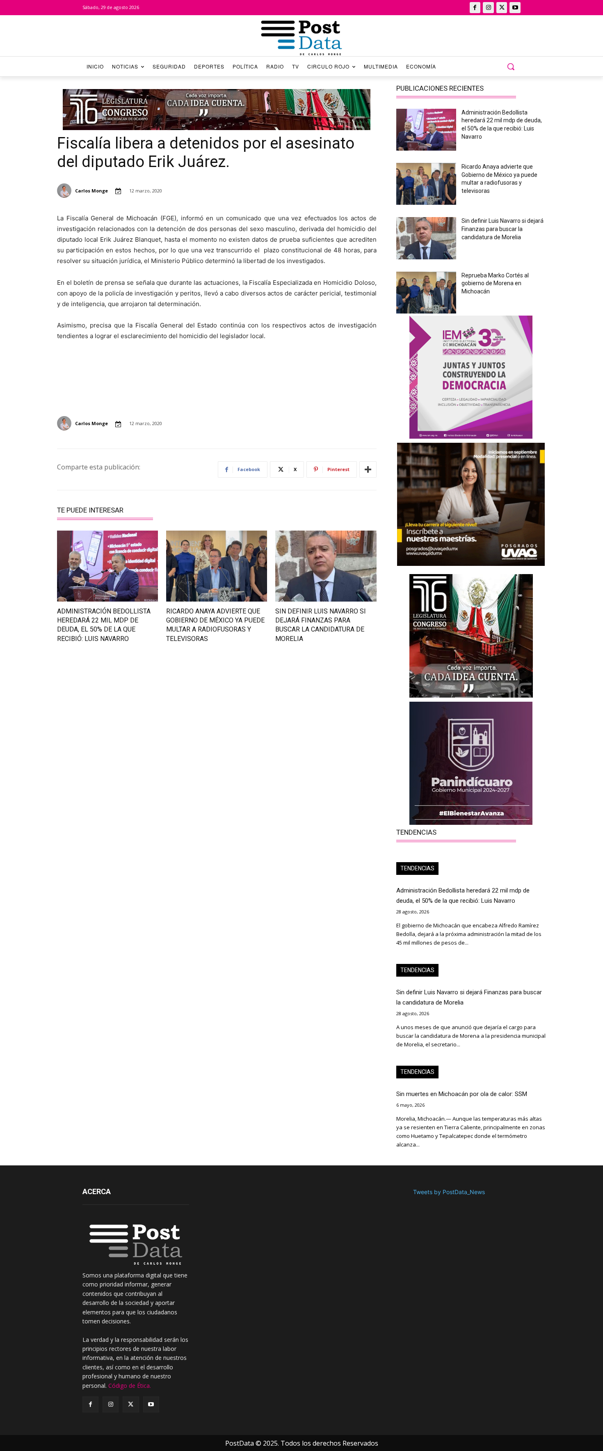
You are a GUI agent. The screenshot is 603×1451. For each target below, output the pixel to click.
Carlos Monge (91, 191)
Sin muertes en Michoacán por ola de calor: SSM (461, 1094)
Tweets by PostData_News (449, 1191)
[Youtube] (515, 7)
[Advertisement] (132, 723)
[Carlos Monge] (65, 190)
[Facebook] (475, 7)
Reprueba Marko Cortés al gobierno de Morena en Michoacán (495, 283)
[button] (511, 66)
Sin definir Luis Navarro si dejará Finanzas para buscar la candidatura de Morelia (502, 228)
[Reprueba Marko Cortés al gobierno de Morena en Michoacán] (426, 293)
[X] (501, 7)
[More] (368, 469)
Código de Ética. (129, 1385)
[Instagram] (488, 7)
